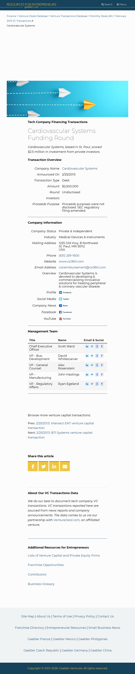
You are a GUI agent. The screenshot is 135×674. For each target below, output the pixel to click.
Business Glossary (41, 584)
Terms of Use (62, 616)
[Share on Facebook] (33, 466)
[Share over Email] (65, 466)
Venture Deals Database (33, 16)
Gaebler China (101, 650)
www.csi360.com (71, 261)
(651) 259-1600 (69, 255)
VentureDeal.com (67, 520)
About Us (43, 616)
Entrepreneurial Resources (66, 628)
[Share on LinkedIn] (54, 466)
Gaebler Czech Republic (41, 650)
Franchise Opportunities (46, 565)
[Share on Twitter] (43, 466)
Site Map (27, 616)
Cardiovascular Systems (79, 168)
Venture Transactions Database (69, 16)
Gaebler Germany (75, 650)
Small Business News (104, 628)
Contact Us (105, 616)
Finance (11, 16)
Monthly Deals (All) (101, 16)
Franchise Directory (29, 628)
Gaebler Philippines (93, 639)
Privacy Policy (84, 616)
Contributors (37, 574)
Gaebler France (39, 639)
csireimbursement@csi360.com (82, 267)
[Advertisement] (67, 54)
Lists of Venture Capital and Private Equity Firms (64, 555)
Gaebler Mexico (64, 639)
